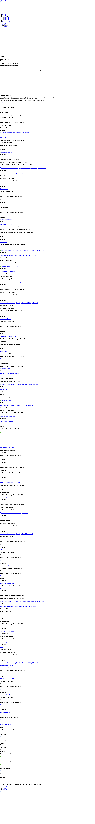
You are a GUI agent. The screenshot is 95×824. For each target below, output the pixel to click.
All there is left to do (6, 157)
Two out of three (4, 389)
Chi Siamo (4, 15)
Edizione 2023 (6, 19)
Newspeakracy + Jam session (8, 271)
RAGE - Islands (4, 550)
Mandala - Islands (5, 694)
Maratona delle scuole (6, 712)
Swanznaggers (4, 189)
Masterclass (3, 242)
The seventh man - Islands (7, 447)
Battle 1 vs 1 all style (6, 724)
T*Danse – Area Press (6, 21)
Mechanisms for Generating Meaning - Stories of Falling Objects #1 (19, 303)
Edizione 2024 (6, 18)
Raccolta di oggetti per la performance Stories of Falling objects (18, 255)
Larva (1, 205)
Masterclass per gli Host (7, 583)
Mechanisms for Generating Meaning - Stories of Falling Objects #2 (19, 663)
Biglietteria (4, 14)
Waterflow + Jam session (7, 502)
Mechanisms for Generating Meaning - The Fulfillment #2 (16, 534)
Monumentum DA (5, 565)
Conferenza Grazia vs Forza (8, 336)
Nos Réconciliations (5, 319)
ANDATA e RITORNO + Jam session (10, 373)
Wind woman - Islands (6, 421)
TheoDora (3, 137)
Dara (1, 647)
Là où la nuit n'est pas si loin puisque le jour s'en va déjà (16, 173)
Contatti (3, 20)
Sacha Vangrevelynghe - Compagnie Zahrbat (12, 482)
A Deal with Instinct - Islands (8, 678)
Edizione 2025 (6, 17)
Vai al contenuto (3, 0)
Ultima (2, 518)
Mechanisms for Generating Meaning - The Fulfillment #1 (16, 405)
